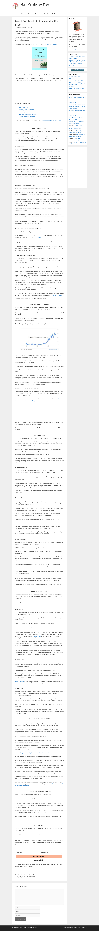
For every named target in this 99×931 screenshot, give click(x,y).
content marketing (27, 874)
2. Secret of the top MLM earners (77, 60)
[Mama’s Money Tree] (15, 5)
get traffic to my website (50, 44)
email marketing (34, 874)
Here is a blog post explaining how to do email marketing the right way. (34, 753)
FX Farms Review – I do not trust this (25, 877)
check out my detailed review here (37, 476)
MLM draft (71, 78)
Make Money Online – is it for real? (40, 13)
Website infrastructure (25, 112)
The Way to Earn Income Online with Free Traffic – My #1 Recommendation (77, 106)
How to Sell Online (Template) (76, 80)
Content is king (23, 111)
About (15, 13)
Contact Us (84, 927)
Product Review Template (75, 76)
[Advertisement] (39, 91)
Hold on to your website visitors (27, 114)
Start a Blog (53, 13)
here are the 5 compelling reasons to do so (51, 120)
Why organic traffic (24, 107)
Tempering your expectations (26, 109)
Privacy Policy (77, 927)
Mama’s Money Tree (35, 4)
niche (39, 237)
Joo (70, 97)
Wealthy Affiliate (36, 636)
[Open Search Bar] (85, 14)
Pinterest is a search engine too (27, 116)
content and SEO (57, 295)
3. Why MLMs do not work (75, 62)
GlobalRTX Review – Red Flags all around (26, 876)
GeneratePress (33, 927)
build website (19, 874)
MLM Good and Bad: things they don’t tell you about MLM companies (77, 84)
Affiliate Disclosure (68, 927)
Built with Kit (38, 860)
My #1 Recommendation (24, 13)
